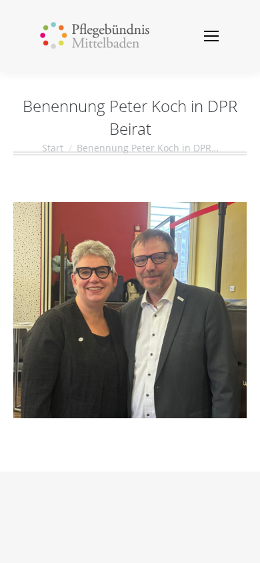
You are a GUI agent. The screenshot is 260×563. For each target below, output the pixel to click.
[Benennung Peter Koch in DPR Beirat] (130, 310)
